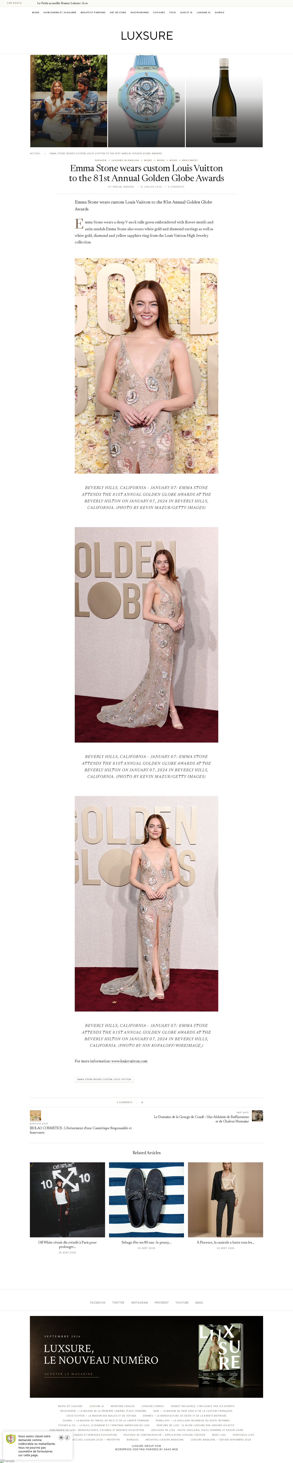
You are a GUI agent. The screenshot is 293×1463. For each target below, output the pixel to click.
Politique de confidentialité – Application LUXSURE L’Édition (164, 1434)
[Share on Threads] (169, 1102)
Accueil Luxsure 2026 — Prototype (96, 1439)
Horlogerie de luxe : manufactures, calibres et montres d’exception (97, 1430)
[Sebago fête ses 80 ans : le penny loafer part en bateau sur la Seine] (146, 1200)
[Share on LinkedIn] (161, 1102)
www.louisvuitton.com (129, 1061)
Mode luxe (219, 1434)
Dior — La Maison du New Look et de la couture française (193, 1411)
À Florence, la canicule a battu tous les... (225, 1243)
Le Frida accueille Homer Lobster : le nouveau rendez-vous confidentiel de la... (67, 129)
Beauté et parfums (93, 12)
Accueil (35, 153)
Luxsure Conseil (153, 1406)
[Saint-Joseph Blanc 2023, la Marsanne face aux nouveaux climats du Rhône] (224, 101)
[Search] (261, 12)
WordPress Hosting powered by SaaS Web (146, 1449)
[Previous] (28, 3)
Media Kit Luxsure (70, 1406)
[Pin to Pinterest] (157, 1102)
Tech (172, 12)
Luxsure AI (203, 12)
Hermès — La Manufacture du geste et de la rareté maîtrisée (185, 1415)
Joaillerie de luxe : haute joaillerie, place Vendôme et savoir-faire (197, 1430)
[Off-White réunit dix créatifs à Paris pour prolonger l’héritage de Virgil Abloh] (67, 1200)
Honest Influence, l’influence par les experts (203, 1406)
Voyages (159, 12)
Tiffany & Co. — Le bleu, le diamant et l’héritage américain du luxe (104, 1425)
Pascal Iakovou (206, 140)
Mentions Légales (123, 1406)
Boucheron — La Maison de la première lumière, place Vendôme (103, 1411)
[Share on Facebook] (150, 1102)
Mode (35, 12)
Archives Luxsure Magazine (165, 1439)
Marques (133, 1439)
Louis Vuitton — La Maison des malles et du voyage (101, 1415)
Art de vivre (118, 12)
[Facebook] (133, 48)
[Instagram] (144, 48)
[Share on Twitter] (154, 1102)
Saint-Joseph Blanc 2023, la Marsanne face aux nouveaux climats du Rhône (217, 129)
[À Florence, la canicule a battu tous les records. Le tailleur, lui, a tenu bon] (225, 1200)
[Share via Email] (177, 1102)
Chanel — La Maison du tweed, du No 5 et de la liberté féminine (106, 1420)
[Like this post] (145, 1102)
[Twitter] (138, 48)
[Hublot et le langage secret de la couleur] (146, 101)
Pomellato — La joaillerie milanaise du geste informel (193, 1420)
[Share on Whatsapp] (165, 1102)
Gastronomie (140, 12)
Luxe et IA (186, 12)
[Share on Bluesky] (173, 1102)
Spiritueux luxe (243, 1434)
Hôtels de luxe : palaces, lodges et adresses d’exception (78, 1434)
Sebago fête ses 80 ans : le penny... (146, 1243)
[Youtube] (155, 48)
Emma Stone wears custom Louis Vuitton (104, 1079)
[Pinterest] (149, 48)
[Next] (33, 3)
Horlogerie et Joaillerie (60, 12)
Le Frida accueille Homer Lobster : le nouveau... (67, 3)
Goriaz (219, 12)
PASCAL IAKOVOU (51, 140)
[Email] (160, 48)
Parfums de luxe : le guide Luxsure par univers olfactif (196, 1425)
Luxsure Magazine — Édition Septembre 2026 (221, 1439)
